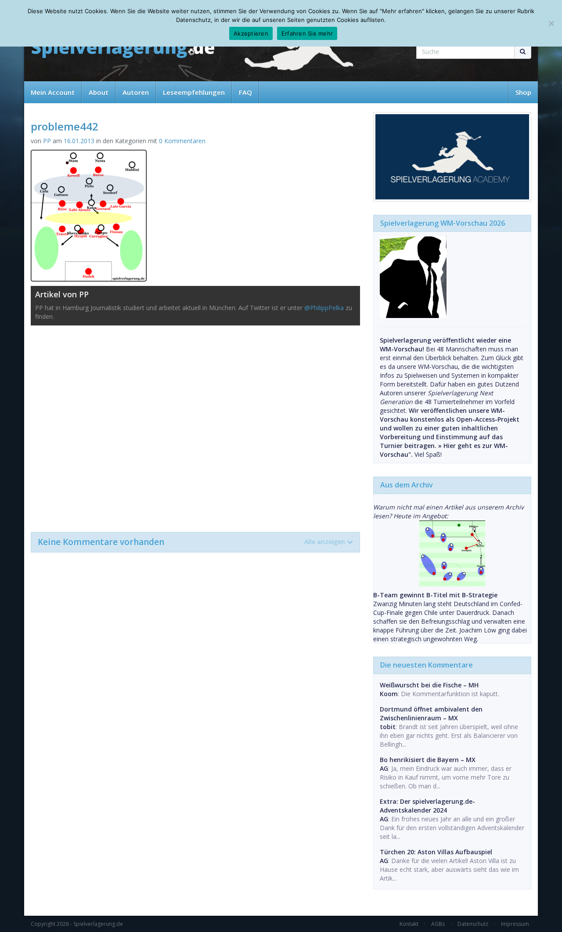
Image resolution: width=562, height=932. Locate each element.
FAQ (245, 92)
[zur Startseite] (123, 49)
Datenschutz (473, 924)
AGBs (438, 924)
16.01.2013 (79, 141)
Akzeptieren (251, 33)
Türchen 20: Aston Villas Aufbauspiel (436, 852)
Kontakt (409, 924)
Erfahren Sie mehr (307, 33)
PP (47, 141)
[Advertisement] (195, 424)
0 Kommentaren (182, 141)
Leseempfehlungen (194, 92)
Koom (389, 694)
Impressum (515, 924)
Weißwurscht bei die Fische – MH (429, 685)
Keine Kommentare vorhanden (191, 542)
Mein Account (53, 92)
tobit (388, 726)
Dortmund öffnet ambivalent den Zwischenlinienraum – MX (431, 713)
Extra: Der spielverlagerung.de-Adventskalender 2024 (427, 805)
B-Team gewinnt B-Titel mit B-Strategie (435, 595)
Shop (523, 92)
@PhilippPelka (324, 307)
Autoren (135, 92)
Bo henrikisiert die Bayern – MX (428, 759)
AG (384, 768)
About (98, 92)
